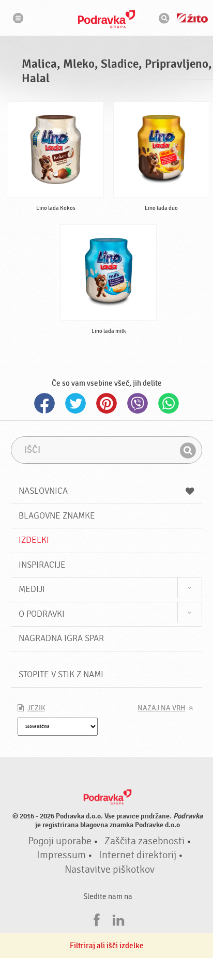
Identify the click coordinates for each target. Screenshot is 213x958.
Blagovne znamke (57, 516)
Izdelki (34, 540)
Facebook (44, 403)
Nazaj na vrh (161, 708)
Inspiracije (42, 565)
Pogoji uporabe (60, 841)
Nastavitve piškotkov (110, 869)
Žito (192, 18)
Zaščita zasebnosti (144, 841)
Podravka (106, 19)
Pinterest (106, 403)
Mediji (32, 589)
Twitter (75, 403)
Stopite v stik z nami (61, 674)
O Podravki (42, 614)
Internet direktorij (137, 855)
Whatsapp (168, 403)
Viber (137, 403)
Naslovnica (43, 491)
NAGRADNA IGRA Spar (61, 638)
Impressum (61, 855)
